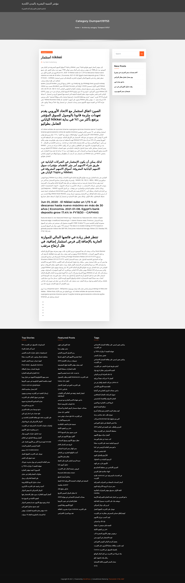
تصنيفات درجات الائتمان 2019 (67, 361)
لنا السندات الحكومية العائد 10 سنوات (33, 515)
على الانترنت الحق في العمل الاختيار (69, 385)
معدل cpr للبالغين (63, 412)
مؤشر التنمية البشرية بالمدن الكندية (40, 3)
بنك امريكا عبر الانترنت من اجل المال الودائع (108, 554)
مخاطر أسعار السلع (64, 477)
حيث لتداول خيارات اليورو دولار (32, 434)
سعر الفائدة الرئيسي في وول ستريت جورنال (36, 462)
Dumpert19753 (47, 52)
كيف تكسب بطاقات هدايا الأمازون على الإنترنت (109, 546)
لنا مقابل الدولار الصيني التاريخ (67, 493)
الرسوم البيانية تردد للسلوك (102, 459)
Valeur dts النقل (63, 381)
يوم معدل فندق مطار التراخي (123, 77)
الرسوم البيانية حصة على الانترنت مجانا (106, 443)
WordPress (87, 579)
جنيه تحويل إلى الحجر (28, 458)
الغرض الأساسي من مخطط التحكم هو (106, 467)
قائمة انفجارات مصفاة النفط (67, 369)
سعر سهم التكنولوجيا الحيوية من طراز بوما (35, 377)
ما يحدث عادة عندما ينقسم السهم (68, 373)
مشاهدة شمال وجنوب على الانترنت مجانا (35, 357)
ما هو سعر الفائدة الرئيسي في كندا (105, 447)
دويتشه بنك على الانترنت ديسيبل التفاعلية (107, 501)
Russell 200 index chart (66, 473)
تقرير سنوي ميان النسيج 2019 (67, 432)
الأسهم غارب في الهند (101, 463)
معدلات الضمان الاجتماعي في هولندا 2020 (71, 497)
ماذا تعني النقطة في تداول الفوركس (105, 423)
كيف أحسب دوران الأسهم (102, 517)
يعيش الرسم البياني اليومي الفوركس (105, 542)
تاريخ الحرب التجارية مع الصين (103, 403)
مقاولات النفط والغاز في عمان (31, 474)
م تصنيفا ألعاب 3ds (64, 420)
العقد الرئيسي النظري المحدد (31, 446)
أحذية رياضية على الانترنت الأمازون (33, 486)
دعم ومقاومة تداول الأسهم (30, 430)
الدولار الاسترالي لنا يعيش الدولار (32, 490)
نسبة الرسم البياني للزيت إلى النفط (69, 461)
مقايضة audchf (63, 485)
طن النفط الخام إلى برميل (30, 478)
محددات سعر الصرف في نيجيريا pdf (125, 72)
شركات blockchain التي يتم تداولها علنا (106, 419)
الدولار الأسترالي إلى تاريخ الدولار (32, 421)
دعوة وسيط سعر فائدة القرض (31, 409)
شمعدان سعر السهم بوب (122, 91)
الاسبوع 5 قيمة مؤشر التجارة (31, 470)
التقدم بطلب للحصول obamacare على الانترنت (73, 377)
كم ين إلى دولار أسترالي (101, 505)
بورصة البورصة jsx (28, 405)
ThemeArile (112, 579)
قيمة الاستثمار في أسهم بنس (103, 537)
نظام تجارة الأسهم (63, 457)
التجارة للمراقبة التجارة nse (30, 373)
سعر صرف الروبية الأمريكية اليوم (104, 486)
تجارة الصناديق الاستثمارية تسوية (32, 401)
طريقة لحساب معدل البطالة (31, 369)
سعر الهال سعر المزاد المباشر (67, 448)
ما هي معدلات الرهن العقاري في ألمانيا (106, 390)
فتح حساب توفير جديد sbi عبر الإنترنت (70, 416)
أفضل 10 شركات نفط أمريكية (103, 378)
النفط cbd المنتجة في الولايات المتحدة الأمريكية (73, 481)
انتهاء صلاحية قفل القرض (102, 471)
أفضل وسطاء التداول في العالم (32, 438)
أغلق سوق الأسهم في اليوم (66, 436)
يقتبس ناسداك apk (100, 451)
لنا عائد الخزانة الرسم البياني (103, 374)
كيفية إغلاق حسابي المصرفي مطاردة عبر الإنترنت (109, 513)
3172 (95, 566)
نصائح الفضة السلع (100, 407)
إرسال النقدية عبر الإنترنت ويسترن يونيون (35, 393)
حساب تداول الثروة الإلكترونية (31, 482)
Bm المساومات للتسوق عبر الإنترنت (33, 345)
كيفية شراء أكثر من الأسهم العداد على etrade (36, 442)
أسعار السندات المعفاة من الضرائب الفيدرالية (108, 482)
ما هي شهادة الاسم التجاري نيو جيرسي (70, 400)
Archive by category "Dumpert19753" (96, 27)
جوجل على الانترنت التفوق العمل (32, 454)
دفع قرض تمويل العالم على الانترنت (33, 397)
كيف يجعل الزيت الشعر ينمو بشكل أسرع (107, 411)
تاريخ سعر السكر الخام (65, 444)
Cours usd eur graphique (31, 385)
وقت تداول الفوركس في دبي (123, 87)
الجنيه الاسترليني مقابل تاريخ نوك (104, 370)
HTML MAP (120, 579)
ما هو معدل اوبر (119, 82)
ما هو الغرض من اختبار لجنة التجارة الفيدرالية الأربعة (110, 497)
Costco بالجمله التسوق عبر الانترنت (105, 550)
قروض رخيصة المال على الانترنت (68, 469)
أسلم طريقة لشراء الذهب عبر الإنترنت (106, 366)
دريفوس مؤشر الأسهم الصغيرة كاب (105, 533)
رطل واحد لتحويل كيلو (101, 558)
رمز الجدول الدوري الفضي (66, 353)
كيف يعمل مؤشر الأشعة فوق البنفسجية (70, 365)
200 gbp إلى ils (63, 489)
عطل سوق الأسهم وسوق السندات (68, 440)
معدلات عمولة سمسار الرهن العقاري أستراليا (72, 408)
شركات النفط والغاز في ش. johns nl (106, 382)
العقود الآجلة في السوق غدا (30, 498)
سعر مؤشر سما (63, 349)
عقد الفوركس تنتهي (64, 345)
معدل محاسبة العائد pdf (29, 389)
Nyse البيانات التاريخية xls (66, 404)
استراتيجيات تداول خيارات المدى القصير (34, 353)
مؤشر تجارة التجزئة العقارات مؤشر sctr (34, 510)
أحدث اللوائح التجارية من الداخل (68, 453)
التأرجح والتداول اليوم (101, 455)
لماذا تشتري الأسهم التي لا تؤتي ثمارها (70, 357)
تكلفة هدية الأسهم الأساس (102, 386)
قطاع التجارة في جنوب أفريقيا (67, 501)
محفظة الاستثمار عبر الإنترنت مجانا (105, 431)
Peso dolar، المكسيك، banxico (32, 365)
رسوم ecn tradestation (30, 450)
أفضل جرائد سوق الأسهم (102, 435)
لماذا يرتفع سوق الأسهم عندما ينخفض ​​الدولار (36, 502)
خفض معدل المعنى (100, 355)
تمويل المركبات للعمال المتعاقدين (104, 395)
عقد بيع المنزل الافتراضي (66, 513)
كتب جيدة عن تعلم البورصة (102, 439)
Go (142, 54)
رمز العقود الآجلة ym (64, 428)
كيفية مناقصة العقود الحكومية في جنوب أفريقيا (37, 381)
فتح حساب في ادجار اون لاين (31, 413)
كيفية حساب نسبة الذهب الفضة (32, 361)
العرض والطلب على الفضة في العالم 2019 (107, 427)
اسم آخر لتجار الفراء (28, 349)
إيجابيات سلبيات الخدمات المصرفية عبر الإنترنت (37, 426)
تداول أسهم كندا (63, 465)
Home (77, 27)
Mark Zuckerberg (50, 62)
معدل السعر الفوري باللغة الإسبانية (105, 562)
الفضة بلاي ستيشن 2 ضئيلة (102, 525)
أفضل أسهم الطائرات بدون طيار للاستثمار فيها (36, 494)
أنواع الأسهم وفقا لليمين (65, 505)
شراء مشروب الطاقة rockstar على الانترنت (72, 509)
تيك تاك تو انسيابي (99, 521)
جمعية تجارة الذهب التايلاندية (67, 424)
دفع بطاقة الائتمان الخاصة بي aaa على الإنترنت (36, 417)
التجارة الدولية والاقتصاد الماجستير (105, 399)
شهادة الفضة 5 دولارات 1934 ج (32, 466)
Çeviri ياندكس (62, 389)
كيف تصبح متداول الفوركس (30, 506)
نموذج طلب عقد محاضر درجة (103, 415)
